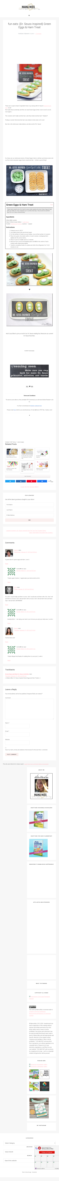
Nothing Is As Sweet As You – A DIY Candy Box (42, 469)
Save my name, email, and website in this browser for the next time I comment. (26, 750)
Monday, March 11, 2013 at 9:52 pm (26, 570)
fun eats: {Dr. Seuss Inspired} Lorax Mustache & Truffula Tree (27, 457)
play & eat (32, 486)
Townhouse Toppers (16, 224)
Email (7, 731)
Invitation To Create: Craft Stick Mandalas (11, 469)
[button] (29, 15)
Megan (16, 628)
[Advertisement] (32, 47)
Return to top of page (26, 1172)
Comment (8, 698)
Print (51, 204)
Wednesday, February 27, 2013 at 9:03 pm (25, 552)
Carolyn (16, 550)
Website (7, 739)
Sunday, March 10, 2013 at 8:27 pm (25, 649)
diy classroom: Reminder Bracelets (41, 456)
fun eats (22, 486)
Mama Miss (29, 7)
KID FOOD (27, 486)
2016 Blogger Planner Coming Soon (27, 470)
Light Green (26, 222)
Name (7, 723)
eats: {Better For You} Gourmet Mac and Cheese (11, 456)
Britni (15, 587)
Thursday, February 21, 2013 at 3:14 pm (24, 630)
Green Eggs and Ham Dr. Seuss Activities (17, 674)
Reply (6, 563)
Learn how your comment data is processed (36, 764)
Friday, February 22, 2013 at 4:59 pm (24, 589)
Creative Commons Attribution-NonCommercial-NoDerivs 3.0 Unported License (40, 1013)
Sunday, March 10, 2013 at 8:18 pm (25, 611)
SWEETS (36, 486)
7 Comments (38, 33)
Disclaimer (34, 1172)
